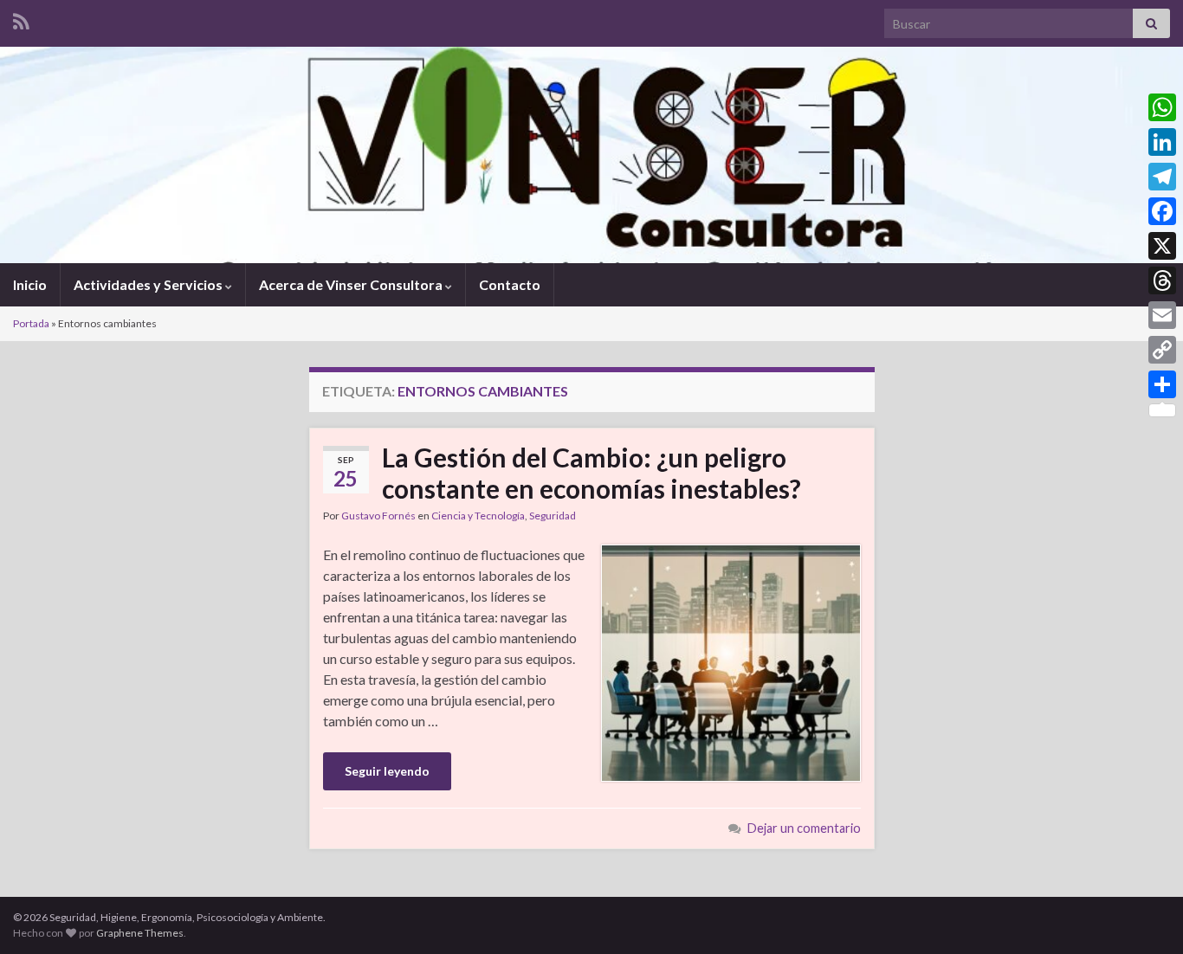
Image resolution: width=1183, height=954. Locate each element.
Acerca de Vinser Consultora (352, 284)
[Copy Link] (1162, 349)
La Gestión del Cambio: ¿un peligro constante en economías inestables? (591, 473)
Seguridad (552, 515)
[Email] (1162, 315)
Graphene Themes (140, 932)
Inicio (30, 284)
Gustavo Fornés (378, 515)
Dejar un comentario (804, 828)
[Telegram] (1162, 176)
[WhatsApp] (1162, 107)
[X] (1162, 246)
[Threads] (1162, 280)
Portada (31, 323)
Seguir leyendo (387, 771)
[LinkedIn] (1162, 142)
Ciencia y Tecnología (478, 515)
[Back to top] (1144, 915)
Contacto (509, 284)
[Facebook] (1162, 211)
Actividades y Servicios (149, 284)
